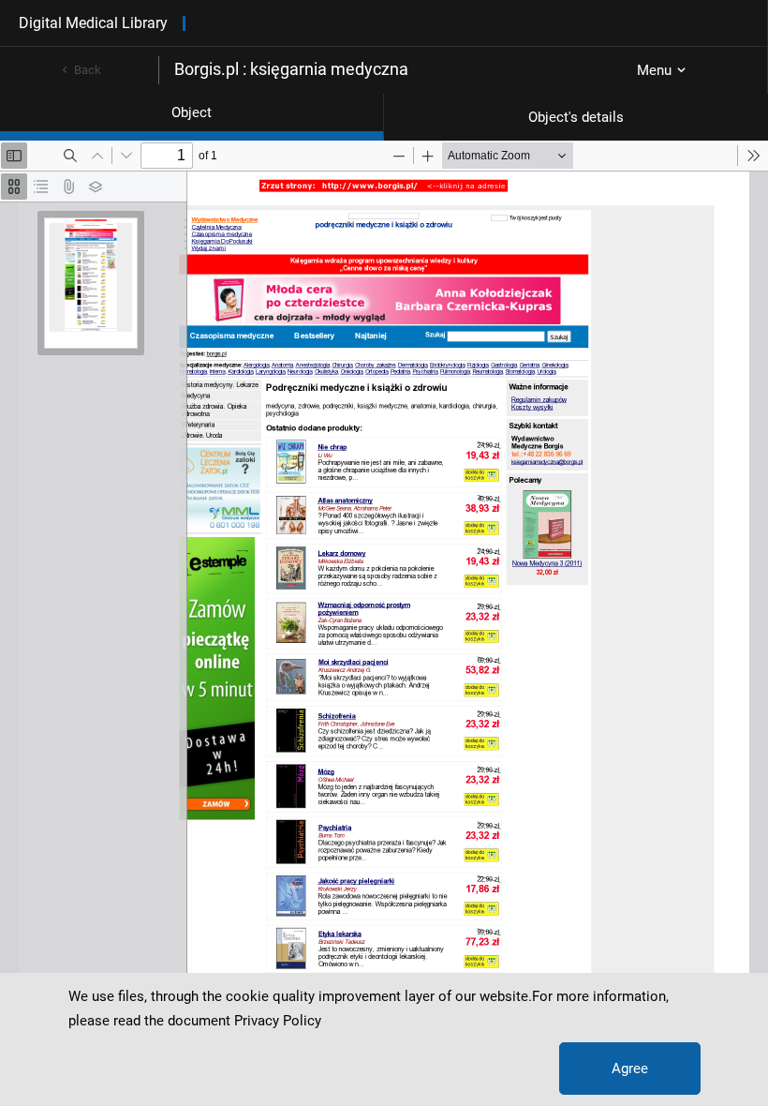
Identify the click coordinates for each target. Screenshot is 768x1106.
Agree (630, 1068)
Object (191, 112)
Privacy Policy (277, 1020)
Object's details (576, 117)
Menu (654, 70)
